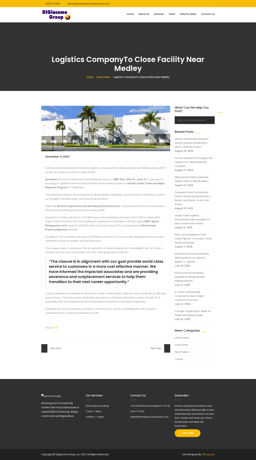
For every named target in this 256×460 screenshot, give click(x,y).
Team (171, 14)
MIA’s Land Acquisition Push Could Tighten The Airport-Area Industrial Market (193, 238)
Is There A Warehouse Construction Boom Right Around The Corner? (189, 296)
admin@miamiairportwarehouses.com (88, 3)
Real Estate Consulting (97, 405)
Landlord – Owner (95, 416)
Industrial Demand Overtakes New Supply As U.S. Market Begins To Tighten (192, 257)
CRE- (208, 454)
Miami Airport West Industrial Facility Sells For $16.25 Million (191, 179)
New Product (182, 352)
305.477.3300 (52, 3)
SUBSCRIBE (187, 433)
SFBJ (55, 327)
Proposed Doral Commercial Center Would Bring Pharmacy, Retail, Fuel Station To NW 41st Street (193, 198)
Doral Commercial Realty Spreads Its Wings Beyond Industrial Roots (190, 277)
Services (159, 14)
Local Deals (181, 345)
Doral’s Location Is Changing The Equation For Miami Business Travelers (193, 162)
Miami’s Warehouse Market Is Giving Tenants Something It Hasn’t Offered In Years (192, 143)
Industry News (188, 14)
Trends (179, 359)
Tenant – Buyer (93, 411)
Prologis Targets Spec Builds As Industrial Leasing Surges (193, 313)
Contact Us (208, 14)
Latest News (103, 77)
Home (130, 14)
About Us (143, 14)
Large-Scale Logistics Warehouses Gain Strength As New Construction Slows (192, 219)
